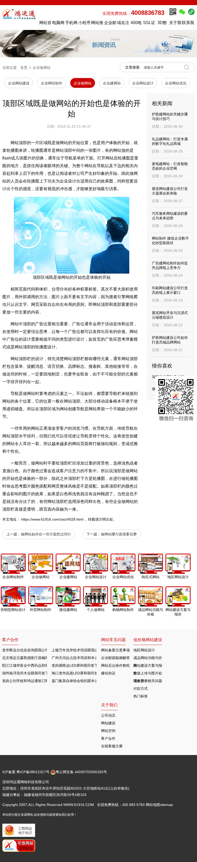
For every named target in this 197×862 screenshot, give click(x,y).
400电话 (136, 23)
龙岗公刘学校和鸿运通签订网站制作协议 (34, 681)
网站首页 (45, 23)
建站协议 (108, 673)
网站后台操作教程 (115, 665)
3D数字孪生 (162, 23)
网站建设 (108, 723)
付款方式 (140, 688)
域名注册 (123, 23)
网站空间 (108, 731)
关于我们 (175, 23)
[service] (176, 401)
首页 (23, 68)
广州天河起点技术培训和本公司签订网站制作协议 (91, 658)
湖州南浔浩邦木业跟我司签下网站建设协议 (36, 673)
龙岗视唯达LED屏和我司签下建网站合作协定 (87, 665)
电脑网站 (58, 23)
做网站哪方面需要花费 (119, 534)
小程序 (84, 22)
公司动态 (108, 715)
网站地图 (153, 805)
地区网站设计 (144, 650)
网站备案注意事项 (115, 650)
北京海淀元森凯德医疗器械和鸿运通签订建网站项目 (43, 658)
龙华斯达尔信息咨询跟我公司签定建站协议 (36, 650)
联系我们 (188, 23)
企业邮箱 (110, 23)
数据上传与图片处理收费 (147, 674)
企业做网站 (42, 68)
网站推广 (97, 23)
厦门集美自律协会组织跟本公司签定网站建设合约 (91, 681)
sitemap (166, 805)
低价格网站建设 (147, 640)
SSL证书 (149, 23)
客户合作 (108, 738)
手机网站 (71, 23)
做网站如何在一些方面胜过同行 (46, 534)
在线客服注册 (112, 746)
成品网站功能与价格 (147, 659)
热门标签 (140, 696)
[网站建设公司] (19, 17)
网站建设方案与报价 (147, 666)
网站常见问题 (113, 640)
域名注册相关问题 (147, 681)
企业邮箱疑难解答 (115, 658)
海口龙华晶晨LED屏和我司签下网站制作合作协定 (91, 673)
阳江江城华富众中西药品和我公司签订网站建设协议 (43, 665)
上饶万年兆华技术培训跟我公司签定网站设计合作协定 (95, 650)
